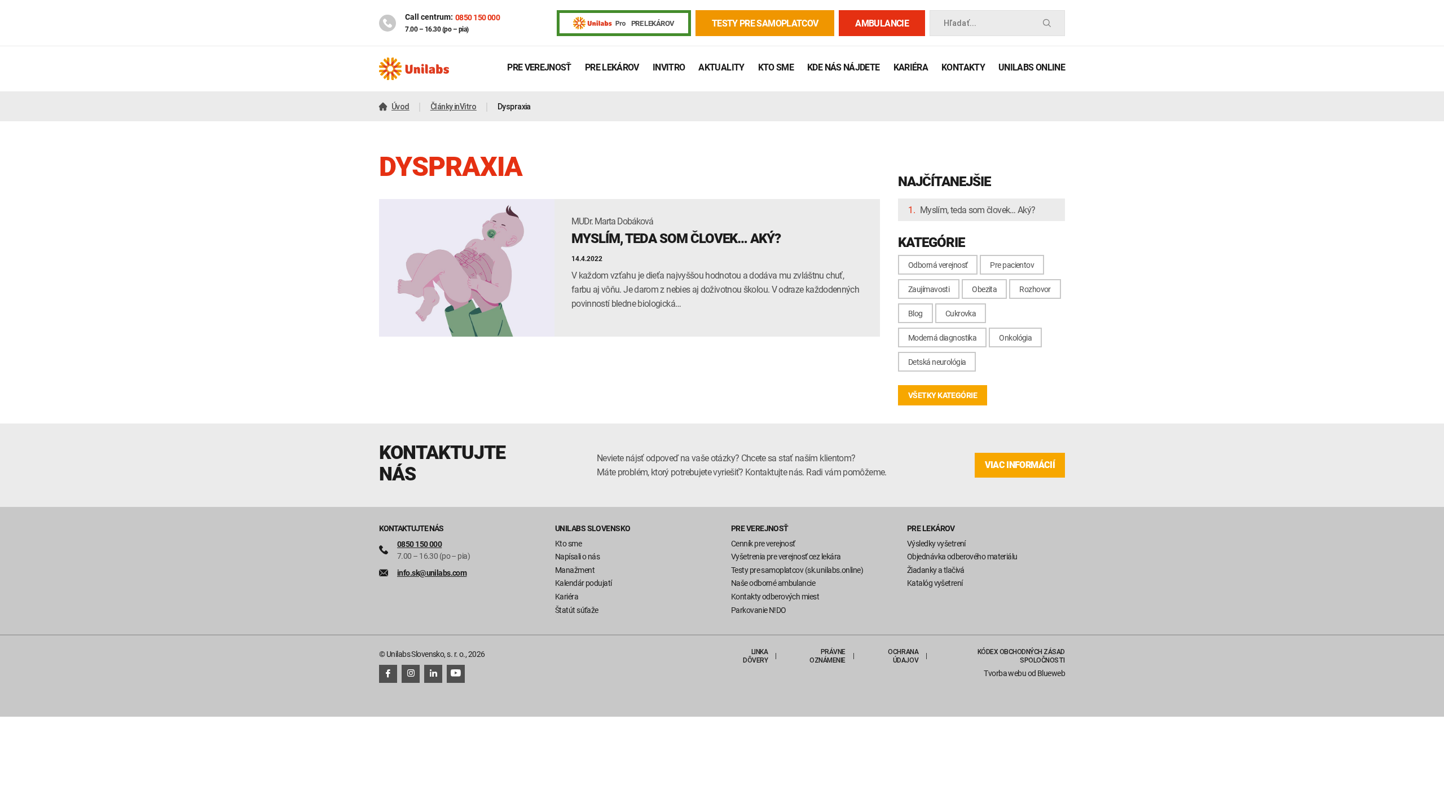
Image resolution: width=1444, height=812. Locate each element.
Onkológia (1015, 337)
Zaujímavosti (928, 289)
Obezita (984, 289)
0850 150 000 (477, 17)
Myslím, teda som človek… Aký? (977, 210)
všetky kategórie (942, 395)
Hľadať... (960, 23)
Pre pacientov (1012, 264)
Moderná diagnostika (942, 337)
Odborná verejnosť (937, 264)
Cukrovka (960, 313)
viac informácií (1020, 465)
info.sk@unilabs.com (431, 572)
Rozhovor (1035, 289)
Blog (915, 313)
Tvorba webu (1005, 673)
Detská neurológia (937, 361)
